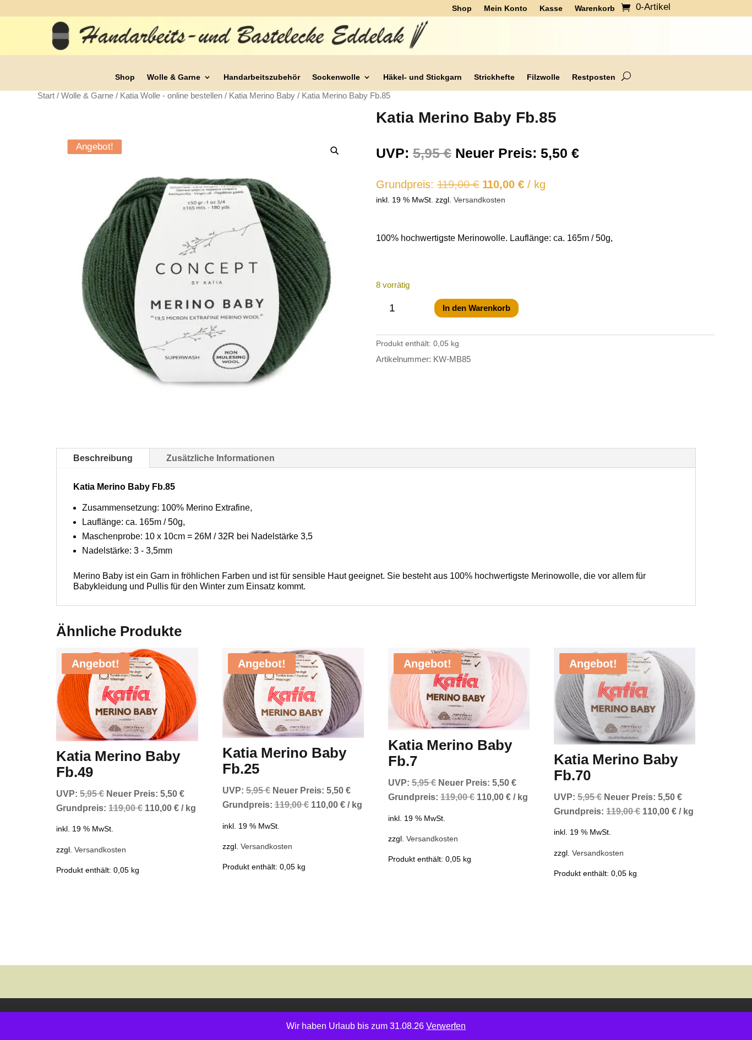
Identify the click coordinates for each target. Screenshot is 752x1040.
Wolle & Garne (173, 77)
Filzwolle (543, 77)
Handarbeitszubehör (262, 77)
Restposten (593, 77)
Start (46, 95)
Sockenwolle (336, 77)
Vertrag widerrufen (613, 1018)
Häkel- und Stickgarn (422, 77)
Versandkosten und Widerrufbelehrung (441, 1018)
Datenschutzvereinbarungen (302, 1018)
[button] (335, 151)
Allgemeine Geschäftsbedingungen (170, 1018)
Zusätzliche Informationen (220, 458)
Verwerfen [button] (446, 1026)
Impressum (546, 1018)
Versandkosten (479, 199)
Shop (125, 77)
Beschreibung (103, 458)
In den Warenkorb (476, 308)
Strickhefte (494, 77)
